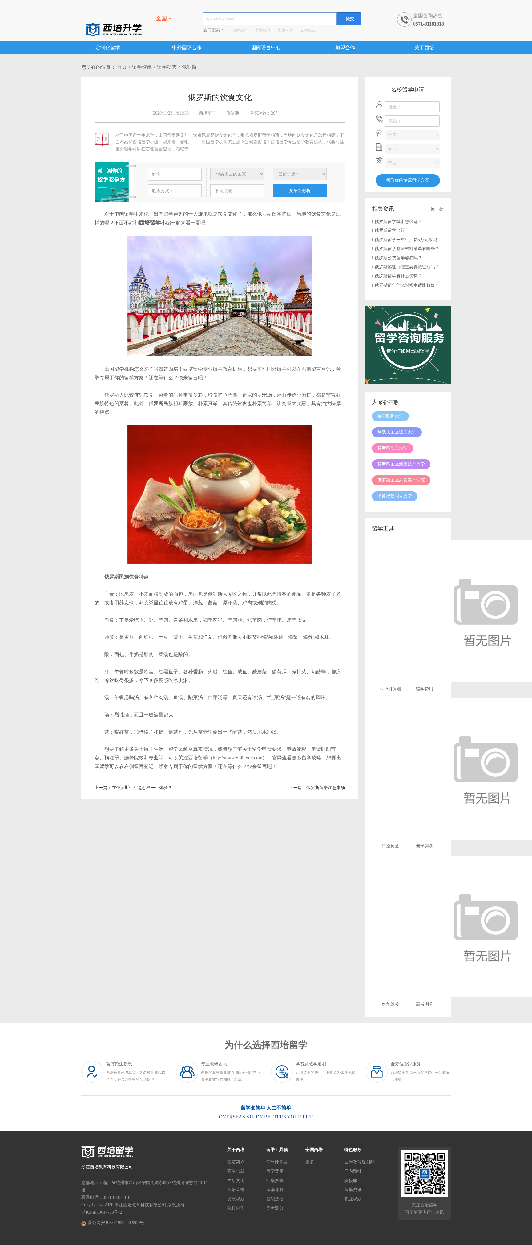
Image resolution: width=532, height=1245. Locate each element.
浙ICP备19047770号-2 (101, 1212)
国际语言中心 (266, 47)
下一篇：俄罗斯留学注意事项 (317, 787)
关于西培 (424, 47)
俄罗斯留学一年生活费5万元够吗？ (408, 239)
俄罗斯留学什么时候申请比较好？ (407, 285)
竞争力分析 (300, 190)
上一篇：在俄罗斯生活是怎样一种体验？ (133, 787)
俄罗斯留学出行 (390, 230)
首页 (122, 67)
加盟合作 (345, 47)
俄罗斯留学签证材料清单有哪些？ (407, 248)
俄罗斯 (189, 67)
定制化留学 (107, 47)
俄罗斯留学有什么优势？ (398, 276)
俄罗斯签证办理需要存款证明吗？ (407, 267)
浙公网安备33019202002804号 (116, 1222)
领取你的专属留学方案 (407, 180)
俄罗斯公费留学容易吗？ (398, 258)
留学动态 (167, 67)
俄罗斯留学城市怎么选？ (398, 221)
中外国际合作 (187, 47)
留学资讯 (142, 67)
